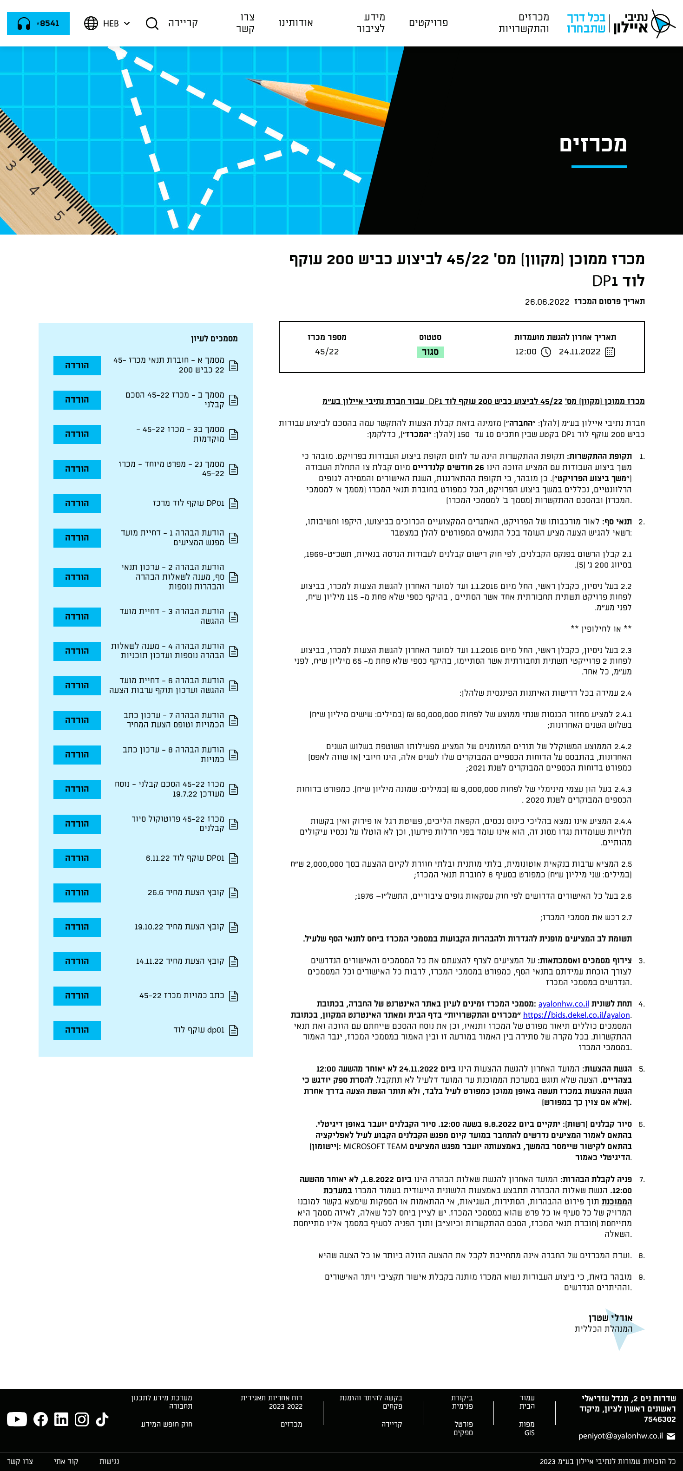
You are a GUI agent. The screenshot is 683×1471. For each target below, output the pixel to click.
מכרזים (291, 1424)
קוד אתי (66, 1461)
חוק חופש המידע (166, 1424)
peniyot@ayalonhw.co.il (620, 1436)
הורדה (77, 365)
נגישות (109, 1461)
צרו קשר (245, 23)
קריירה (183, 22)
